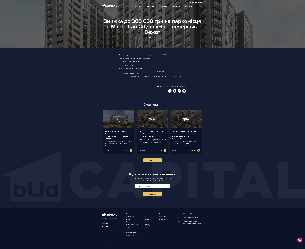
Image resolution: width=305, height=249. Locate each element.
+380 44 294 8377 (197, 2)
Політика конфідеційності (148, 225)
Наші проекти (138, 6)
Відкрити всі (152, 160)
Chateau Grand (130, 235)
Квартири (146, 214)
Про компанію (163, 6)
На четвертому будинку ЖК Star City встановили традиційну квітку (151, 134)
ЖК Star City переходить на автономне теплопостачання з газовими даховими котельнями (186, 135)
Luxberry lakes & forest (132, 224)
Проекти (128, 214)
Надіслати (152, 194)
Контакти (200, 6)
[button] (150, 6)
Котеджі (146, 222)
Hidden (128, 219)
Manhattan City (130, 216)
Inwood (128, 230)
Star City (128, 227)
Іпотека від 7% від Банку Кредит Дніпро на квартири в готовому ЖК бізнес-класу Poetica (118, 135)
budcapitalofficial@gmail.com (190, 218)
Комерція (146, 216)
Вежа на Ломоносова (132, 238)
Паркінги (146, 219)
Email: (138, 186)
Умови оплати (189, 6)
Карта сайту (105, 223)
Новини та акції (176, 6)
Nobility (128, 222)
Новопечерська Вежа (132, 232)
